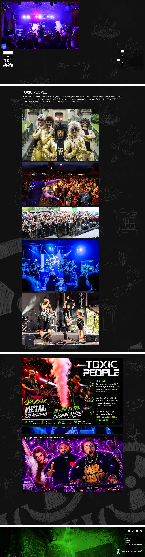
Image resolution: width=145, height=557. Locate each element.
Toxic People (125, 551)
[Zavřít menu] (122, 51)
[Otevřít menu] (118, 60)
